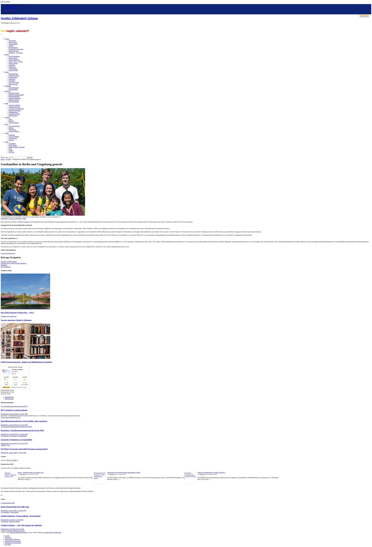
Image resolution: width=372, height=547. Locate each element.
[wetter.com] (6, 387)
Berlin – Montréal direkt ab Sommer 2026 (30, 472)
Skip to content (5, 1)
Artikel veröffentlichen (12, 6)
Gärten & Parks (13, 70)
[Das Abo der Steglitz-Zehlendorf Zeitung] (13, 531)
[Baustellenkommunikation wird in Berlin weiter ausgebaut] (10, 417)
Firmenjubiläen (13, 89)
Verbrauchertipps (14, 102)
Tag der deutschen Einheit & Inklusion (16, 320)
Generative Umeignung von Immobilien (16, 440)
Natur (10, 119)
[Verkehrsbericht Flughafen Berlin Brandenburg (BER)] (99, 483)
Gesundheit (12, 143)
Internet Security (14, 51)
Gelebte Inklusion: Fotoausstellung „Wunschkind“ (21, 516)
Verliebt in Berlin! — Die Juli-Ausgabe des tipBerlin (21, 525)
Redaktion (4, 218)
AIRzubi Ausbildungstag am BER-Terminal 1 (211, 472)
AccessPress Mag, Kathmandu (51, 532)
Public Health (13, 145)
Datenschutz (12, 129)
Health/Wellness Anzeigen (17, 147)
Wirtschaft (8, 86)
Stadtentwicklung (14, 75)
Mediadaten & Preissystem (13, 543)
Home (3, 159)
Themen (7, 117)
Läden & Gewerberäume (16, 109)
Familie (11, 150)
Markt (6, 103)
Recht (6, 124)
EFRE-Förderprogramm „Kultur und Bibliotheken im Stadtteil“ (26, 362)
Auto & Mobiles (14, 122)
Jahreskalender (13, 44)
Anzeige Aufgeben (14, 105)
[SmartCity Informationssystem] (364, 16)
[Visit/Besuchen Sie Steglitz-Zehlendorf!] (15, 32)
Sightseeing (12, 67)
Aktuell (7, 39)
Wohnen (11, 128)
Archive (3, 460)
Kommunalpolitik (14, 60)
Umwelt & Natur (14, 82)
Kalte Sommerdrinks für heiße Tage (15, 507)
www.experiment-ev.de (8, 253)
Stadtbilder (12, 65)
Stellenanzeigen (13, 112)
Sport (10, 149)
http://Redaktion (6, 267)
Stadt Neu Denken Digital (9, 261)
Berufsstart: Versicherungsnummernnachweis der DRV (22, 430)
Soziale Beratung (14, 131)
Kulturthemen (13, 138)
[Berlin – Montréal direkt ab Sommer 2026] (10, 483)
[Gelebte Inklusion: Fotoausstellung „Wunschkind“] (10, 512)
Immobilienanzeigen (15, 110)
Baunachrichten (13, 74)
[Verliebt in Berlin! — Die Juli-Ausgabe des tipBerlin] (10, 521)
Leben (7, 142)
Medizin (11, 121)
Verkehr (11, 46)
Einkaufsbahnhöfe (14, 96)
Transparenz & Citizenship (13, 541)
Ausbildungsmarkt (14, 114)
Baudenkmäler (13, 77)
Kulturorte (12, 135)
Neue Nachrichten (14, 56)
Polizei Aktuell (13, 63)
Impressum (8, 537)
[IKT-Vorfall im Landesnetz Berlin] (14, 406)
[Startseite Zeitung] (5, 37)
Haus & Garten (13, 84)
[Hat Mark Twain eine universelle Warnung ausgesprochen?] (5, 445)
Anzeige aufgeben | (10, 8)
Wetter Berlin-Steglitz (15, 367)
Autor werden (9, 10)
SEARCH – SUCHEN (16, 53)
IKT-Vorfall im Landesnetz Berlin (14, 410)
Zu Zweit (11, 152)
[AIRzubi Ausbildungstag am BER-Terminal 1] (190, 483)
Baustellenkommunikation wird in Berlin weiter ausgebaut (24, 421)
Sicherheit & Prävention (16, 49)
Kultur (7, 133)
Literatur (11, 140)
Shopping (8, 91)
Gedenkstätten (13, 68)
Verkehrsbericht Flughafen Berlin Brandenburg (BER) (123, 472)
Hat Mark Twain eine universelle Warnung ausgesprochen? (24, 449)
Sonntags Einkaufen (15, 98)
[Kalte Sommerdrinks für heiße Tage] (8, 503)
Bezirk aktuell (13, 58)
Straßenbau (12, 79)
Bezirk (7, 54)
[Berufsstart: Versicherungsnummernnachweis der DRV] (16, 426)
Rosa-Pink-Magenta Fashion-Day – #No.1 (17, 313)
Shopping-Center (14, 93)
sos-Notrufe (12, 40)
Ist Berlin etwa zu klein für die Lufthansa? (13, 263)
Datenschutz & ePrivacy (12, 539)
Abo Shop (8, 544)
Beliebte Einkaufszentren (16, 95)
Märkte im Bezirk (14, 100)
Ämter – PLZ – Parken (16, 61)
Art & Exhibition (14, 136)
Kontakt (7, 536)
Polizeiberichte (9, 399)
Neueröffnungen (14, 88)
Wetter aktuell (13, 42)
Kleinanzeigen (13, 116)
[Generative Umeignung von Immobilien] (14, 436)
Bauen (7, 72)
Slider (24, 218)
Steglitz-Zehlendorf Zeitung (19, 18)
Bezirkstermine (13, 47)
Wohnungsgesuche (14, 107)
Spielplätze (12, 81)
